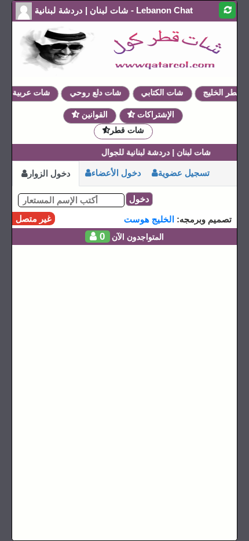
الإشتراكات (154, 114)
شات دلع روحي (97, 92)
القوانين (93, 114)
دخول (139, 199)
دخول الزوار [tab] (49, 173)
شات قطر (127, 130)
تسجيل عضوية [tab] (184, 173)
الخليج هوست (149, 219)
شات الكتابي (165, 92)
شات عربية (33, 92)
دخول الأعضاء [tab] (116, 173)
